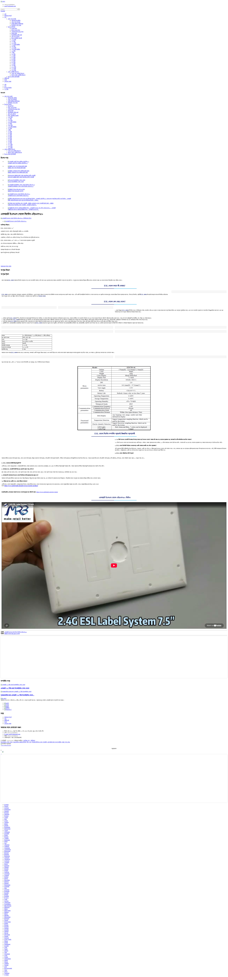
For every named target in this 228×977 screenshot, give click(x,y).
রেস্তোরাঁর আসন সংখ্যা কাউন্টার (54, 742)
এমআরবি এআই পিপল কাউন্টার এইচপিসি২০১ (18, 163)
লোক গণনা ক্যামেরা (15, 22)
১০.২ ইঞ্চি (13, 67)
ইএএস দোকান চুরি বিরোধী (13, 76)
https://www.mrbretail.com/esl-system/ (47, 492)
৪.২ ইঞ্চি (13, 57)
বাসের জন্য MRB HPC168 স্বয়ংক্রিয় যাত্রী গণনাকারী (21, 177)
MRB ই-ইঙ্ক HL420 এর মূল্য (15, 191)
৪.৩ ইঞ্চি (13, 59)
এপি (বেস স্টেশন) (15, 36)
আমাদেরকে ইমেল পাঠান (6, 266)
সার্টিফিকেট (6, 78)
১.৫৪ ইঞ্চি (13, 39)
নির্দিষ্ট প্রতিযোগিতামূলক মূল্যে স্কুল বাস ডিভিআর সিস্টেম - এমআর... (23, 200)
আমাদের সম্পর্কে (7, 15)
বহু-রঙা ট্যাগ (14, 28)
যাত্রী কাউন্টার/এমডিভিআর (17, 23)
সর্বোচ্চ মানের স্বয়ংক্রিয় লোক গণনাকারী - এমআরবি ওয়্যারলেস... (22, 205)
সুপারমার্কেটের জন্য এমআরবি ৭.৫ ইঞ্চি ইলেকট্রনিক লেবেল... (17, 695)
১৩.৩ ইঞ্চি (13, 70)
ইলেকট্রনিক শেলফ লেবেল (6, 742)
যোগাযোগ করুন (7, 81)
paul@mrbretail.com (10, 6)
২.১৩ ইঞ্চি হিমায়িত (15, 44)
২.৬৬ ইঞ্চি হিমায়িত (15, 49)
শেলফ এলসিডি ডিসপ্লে (13, 72)
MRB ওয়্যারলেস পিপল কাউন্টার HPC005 (18, 172)
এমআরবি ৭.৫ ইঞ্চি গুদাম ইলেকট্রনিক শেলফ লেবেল (15, 688)
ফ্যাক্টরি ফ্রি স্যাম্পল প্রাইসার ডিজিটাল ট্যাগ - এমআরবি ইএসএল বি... (23, 209)
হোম (5, 14)
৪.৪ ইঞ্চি (13, 60)
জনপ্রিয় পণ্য (26, 740)
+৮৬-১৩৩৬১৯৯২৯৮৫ (6, 745)
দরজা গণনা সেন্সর (66, 742)
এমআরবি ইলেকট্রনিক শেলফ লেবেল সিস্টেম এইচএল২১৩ (20, 186)
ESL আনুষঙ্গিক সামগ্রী (16, 38)
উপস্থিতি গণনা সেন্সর (16, 25)
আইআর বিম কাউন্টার (15, 20)
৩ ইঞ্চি (12, 52)
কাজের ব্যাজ (14, 33)
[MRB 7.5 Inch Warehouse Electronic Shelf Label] (13, 684)
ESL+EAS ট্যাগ (15, 30)
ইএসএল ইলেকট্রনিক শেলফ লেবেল (16, 181)
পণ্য (5, 17)
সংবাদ (5, 80)
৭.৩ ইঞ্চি (13, 64)
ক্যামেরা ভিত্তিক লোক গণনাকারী (39, 742)
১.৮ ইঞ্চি (13, 41)
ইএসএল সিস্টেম (11, 27)
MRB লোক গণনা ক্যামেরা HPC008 (16, 168)
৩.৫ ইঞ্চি (13, 54)
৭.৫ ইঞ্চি (13, 65)
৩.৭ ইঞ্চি (13, 56)
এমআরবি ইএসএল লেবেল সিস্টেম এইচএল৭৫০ (18, 195)
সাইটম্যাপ (33, 740)
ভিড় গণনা (29, 742)
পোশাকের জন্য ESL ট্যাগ (17, 31)
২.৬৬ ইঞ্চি (13, 47)
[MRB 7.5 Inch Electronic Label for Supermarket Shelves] (16, 691)
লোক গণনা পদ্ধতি (12, 19)
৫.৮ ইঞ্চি (13, 62)
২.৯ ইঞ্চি (13, 51)
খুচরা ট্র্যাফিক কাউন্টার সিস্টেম (19, 742)
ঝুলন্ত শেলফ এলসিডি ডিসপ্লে (18, 75)
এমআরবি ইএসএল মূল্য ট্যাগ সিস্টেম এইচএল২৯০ (15, 632)
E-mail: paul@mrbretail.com (12, 734)
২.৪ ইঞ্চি (13, 46)
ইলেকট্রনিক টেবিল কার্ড (16, 35)
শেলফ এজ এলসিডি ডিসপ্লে (17, 73)
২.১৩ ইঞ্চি (13, 43)
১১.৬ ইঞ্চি (13, 68)
